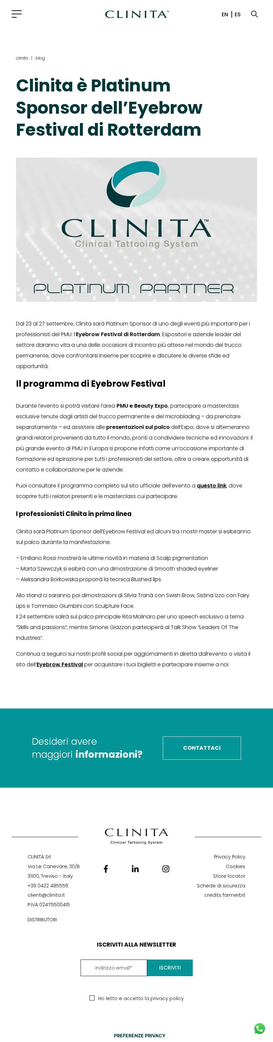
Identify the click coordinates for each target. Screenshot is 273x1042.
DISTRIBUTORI (42, 919)
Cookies (235, 866)
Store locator (229, 876)
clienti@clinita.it (46, 895)
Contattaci (202, 748)
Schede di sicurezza (221, 885)
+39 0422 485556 (48, 885)
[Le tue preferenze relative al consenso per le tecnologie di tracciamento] (139, 1035)
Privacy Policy (229, 856)
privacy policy (167, 998)
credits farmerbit (224, 895)
